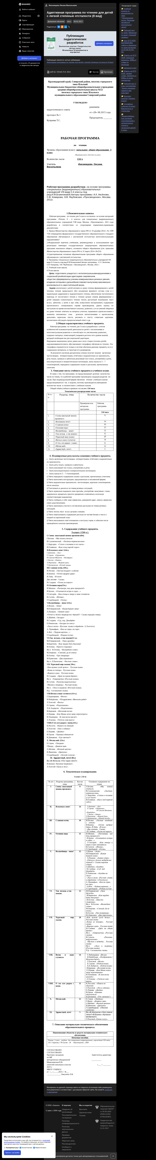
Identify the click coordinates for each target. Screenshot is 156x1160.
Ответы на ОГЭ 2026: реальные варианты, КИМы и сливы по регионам (128, 60)
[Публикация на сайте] (39, 16)
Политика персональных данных (67, 1129)
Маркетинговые (40, 1148)
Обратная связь (68, 1141)
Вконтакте (83, 1109)
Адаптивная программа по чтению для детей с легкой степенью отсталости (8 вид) (80, 62)
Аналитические (27, 1148)
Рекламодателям (69, 1144)
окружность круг (130, 68)
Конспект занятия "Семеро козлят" (128, 98)
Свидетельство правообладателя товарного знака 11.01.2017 (107, 1124)
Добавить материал (29, 58)
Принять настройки (12, 1153)
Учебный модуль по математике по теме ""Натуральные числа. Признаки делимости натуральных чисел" (127, 18)
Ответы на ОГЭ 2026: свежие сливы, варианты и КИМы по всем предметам (128, 75)
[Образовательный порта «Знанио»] (23, 5)
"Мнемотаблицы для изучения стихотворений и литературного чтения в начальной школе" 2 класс (128, 123)
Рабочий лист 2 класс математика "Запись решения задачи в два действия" (128, 88)
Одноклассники (85, 1112)
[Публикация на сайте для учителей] (51, 43)
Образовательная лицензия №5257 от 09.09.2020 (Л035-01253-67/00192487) (107, 1111)
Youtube (82, 1115)
